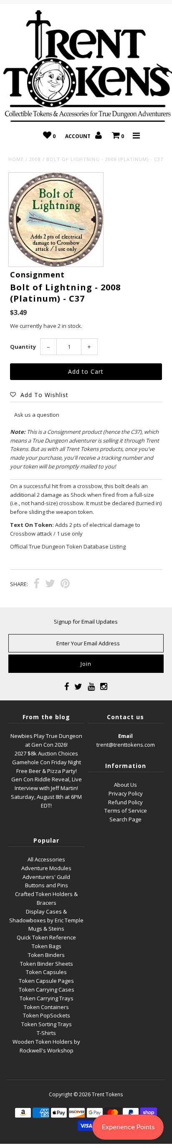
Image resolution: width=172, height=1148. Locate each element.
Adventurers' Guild (46, 877)
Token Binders (46, 955)
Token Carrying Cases (46, 989)
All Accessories (46, 859)
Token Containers (46, 1007)
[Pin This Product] (65, 584)
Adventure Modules (46, 868)
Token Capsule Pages (46, 980)
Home (16, 159)
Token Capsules (46, 972)
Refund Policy (125, 802)
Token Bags (46, 946)
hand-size (43, 503)
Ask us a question (36, 414)
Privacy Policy (126, 793)
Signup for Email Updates (86, 621)
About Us (125, 784)
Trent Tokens (107, 1094)
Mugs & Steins (46, 928)
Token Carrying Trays (46, 998)
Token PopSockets (46, 1015)
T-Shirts (46, 1033)
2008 (35, 159)
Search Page (125, 819)
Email (125, 736)
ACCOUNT (78, 136)
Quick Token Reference (46, 937)
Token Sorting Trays (46, 1024)
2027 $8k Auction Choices (46, 753)
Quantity (23, 346)
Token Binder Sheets (46, 963)
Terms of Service (125, 810)
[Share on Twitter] (50, 584)
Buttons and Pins (46, 885)
